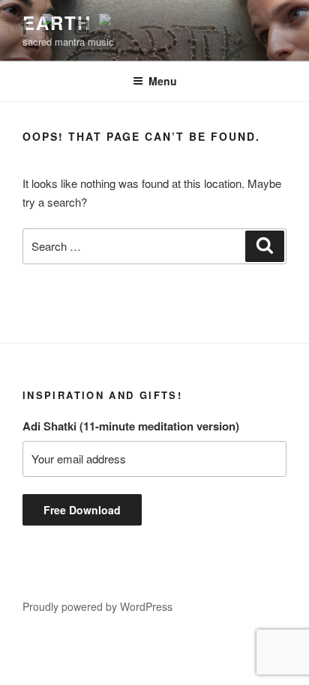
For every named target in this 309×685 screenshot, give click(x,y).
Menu (162, 80)
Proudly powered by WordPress (97, 606)
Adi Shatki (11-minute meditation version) (130, 426)
